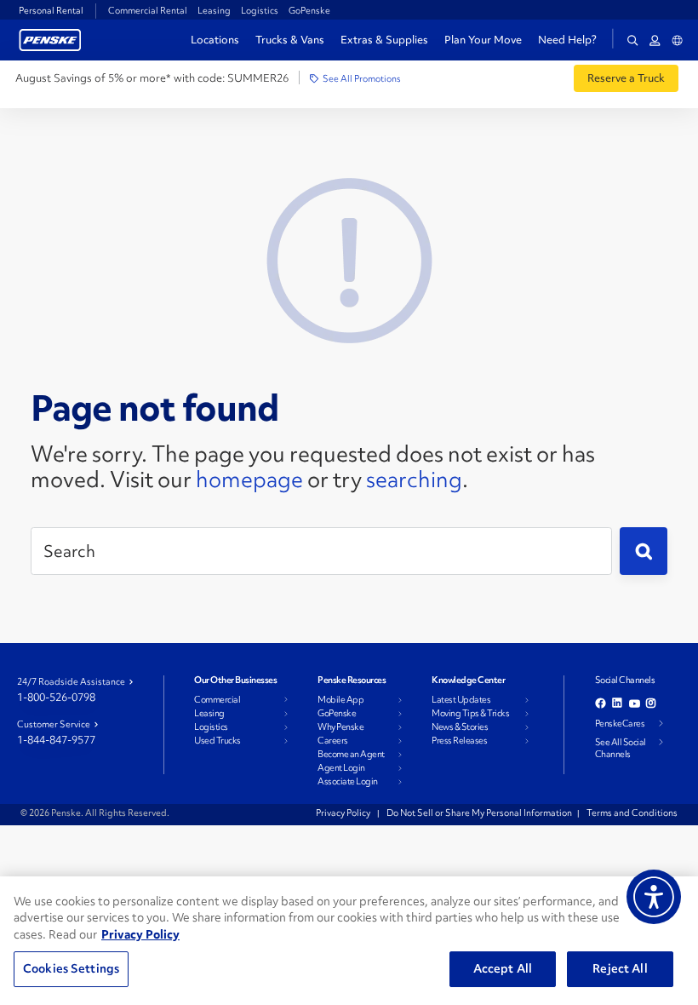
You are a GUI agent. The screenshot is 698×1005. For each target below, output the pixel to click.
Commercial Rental (147, 10)
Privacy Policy (344, 812)
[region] (349, 940)
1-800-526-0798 (56, 697)
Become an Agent (351, 754)
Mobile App (340, 699)
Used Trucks (217, 740)
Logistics (259, 10)
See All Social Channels (620, 748)
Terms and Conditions (632, 812)
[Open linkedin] (617, 703)
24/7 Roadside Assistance (71, 681)
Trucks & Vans (289, 39)
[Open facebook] (600, 703)
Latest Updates (461, 699)
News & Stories (460, 726)
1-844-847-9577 (56, 739)
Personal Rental (51, 10)
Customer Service (53, 724)
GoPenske (309, 10)
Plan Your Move (483, 39)
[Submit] (643, 551)
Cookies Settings (71, 968)
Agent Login (341, 767)
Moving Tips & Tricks (470, 713)
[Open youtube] (634, 703)
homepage (249, 479)
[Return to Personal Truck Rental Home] (50, 38)
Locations (215, 39)
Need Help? (567, 40)
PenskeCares (620, 723)
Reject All (619, 968)
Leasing (214, 10)
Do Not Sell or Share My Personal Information (479, 812)
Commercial (217, 699)
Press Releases (459, 740)
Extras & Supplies (384, 39)
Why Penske (340, 726)
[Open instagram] (651, 703)
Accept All (502, 968)
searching (414, 479)
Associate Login (348, 781)
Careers (333, 740)
